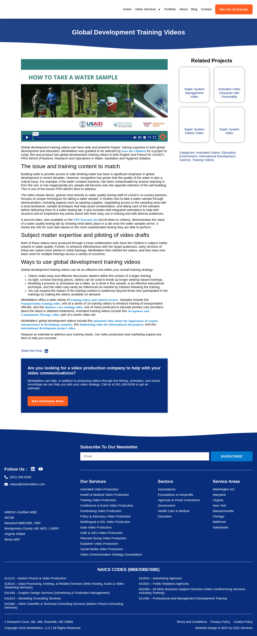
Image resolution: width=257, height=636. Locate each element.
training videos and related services (94, 300)
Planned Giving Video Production (103, 538)
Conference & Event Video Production (106, 505)
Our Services (93, 481)
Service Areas (226, 481)
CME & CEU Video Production (101, 533)
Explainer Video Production (99, 543)
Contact (206, 9)
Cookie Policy (243, 622)
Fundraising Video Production (101, 511)
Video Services (145, 9)
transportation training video (40, 303)
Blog (194, 9)
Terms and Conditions (192, 622)
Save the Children (134, 151)
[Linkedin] (33, 469)
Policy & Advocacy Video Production (105, 516)
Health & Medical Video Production (104, 494)
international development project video (48, 328)
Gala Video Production (96, 527)
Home (127, 9)
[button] (46, 351)
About (183, 9)
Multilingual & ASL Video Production (105, 522)
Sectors (165, 481)
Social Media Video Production (101, 549)
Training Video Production (98, 500)
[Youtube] (40, 469)
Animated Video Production (99, 489)
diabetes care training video (64, 307)
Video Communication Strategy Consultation (111, 554)
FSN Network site (86, 219)
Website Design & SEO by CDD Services (224, 628)
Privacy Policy (220, 622)
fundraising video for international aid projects (111, 324)
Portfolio (170, 9)
